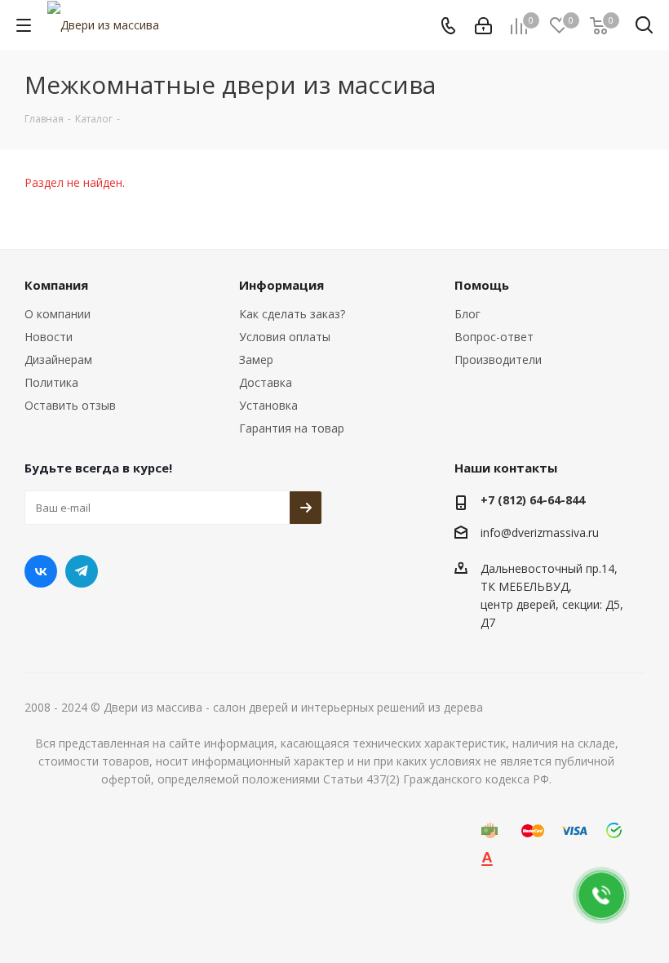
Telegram (81, 571)
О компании (57, 314)
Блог (467, 314)
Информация (281, 285)
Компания (56, 285)
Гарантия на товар (291, 428)
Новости (48, 336)
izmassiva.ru (566, 532)
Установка (268, 405)
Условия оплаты (284, 336)
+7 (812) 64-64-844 (533, 500)
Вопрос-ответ (494, 336)
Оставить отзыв (70, 405)
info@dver (507, 532)
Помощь (481, 285)
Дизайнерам (58, 359)
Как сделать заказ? (292, 314)
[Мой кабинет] (483, 25)
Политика (51, 382)
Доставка (265, 382)
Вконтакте (40, 571)
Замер (256, 359)
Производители (498, 359)
